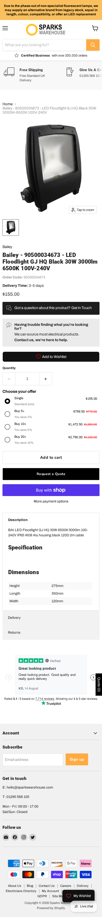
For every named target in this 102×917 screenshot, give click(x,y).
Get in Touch (81, 308)
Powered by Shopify (51, 908)
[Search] (93, 45)
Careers (65, 886)
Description (17, 520)
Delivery (14, 618)
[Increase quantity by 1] (45, 378)
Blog (30, 886)
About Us (14, 886)
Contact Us (47, 886)
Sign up (77, 759)
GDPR (42, 896)
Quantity (9, 368)
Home (7, 104)
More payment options (51, 501)
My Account (50, 891)
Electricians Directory (21, 891)
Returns (14, 632)
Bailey (7, 247)
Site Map (58, 896)
